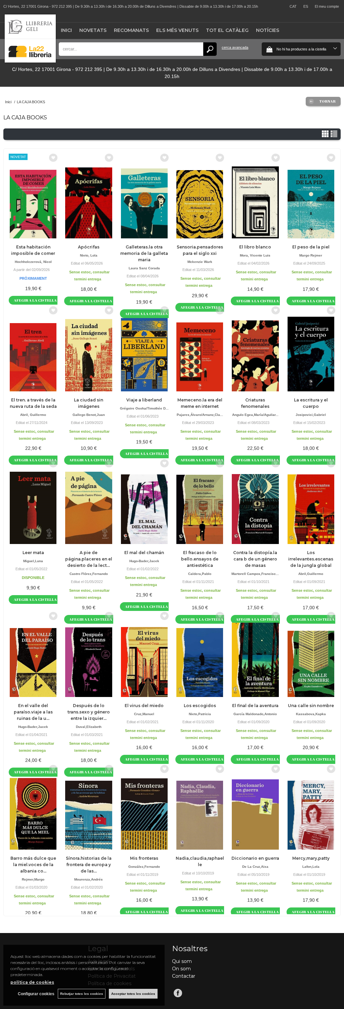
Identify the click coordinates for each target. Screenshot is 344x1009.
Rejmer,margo (33, 879)
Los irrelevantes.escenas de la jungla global (310, 559)
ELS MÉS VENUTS (177, 30)
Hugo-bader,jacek (144, 561)
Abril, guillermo (33, 415)
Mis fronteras (144, 858)
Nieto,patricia (200, 714)
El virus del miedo (144, 705)
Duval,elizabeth (88, 727)
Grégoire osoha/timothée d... (144, 408)
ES (305, 6)
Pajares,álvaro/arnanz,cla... (200, 415)
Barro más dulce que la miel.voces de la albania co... (33, 865)
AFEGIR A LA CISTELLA (35, 300)
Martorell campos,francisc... (255, 574)
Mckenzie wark (199, 262)
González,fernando (144, 866)
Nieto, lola (88, 255)
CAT (293, 6)
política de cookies (32, 982)
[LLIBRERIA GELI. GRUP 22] (30, 61)
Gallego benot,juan (89, 415)
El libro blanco (255, 246)
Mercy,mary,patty (311, 858)
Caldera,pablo (199, 574)
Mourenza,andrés (88, 879)
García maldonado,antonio (255, 714)
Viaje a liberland (144, 399)
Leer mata (33, 552)
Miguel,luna (33, 561)
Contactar (183, 976)
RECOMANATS (131, 30)
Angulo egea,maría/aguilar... (255, 415)
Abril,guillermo (310, 574)
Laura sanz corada (144, 268)
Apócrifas (88, 246)
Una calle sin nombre (311, 705)
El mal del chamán (144, 552)
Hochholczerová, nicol (33, 262)
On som (181, 969)
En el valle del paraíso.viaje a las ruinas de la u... (33, 712)
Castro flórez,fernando (89, 574)
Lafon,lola (310, 866)
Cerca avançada (235, 47)
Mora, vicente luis (255, 255)
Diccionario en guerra (255, 858)
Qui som (182, 961)
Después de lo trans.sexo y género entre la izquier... (89, 712)
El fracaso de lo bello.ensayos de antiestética (199, 559)
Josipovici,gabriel (311, 415)
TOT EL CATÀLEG (227, 30)
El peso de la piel (311, 246)
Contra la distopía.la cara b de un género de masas (255, 559)
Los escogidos (200, 705)
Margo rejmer (310, 255)
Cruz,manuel (144, 714)
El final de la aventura (255, 705)
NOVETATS (92, 30)
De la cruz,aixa (255, 866)
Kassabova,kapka (311, 714)
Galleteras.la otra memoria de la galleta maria (144, 253)
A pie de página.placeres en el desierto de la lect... (88, 559)
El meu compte (327, 6)
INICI (66, 30)
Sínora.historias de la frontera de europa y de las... (89, 865)
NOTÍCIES (267, 30)
